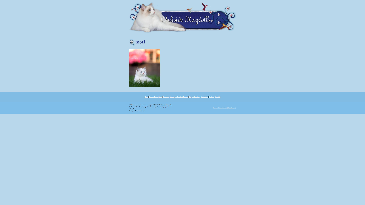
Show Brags (204, 97)
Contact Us (166, 97)
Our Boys (211, 97)
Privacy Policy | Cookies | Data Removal (224, 108)
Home (146, 97)
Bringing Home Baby (194, 97)
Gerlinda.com (141, 111)
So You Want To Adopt (181, 97)
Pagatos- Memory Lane (155, 97)
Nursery (172, 97)
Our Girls (217, 97)
